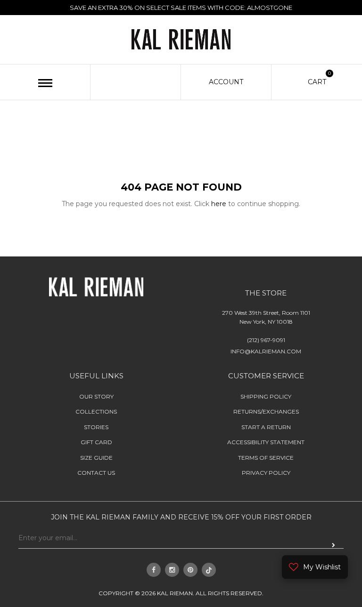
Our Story (96, 396)
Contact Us (96, 472)
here (218, 204)
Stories (96, 427)
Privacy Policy (266, 472)
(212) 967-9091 (266, 339)
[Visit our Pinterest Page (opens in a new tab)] (190, 570)
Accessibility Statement (265, 442)
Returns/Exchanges (266, 411)
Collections (96, 411)
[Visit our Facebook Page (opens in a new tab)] (154, 570)
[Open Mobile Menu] (45, 83)
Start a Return (266, 427)
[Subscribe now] (333, 545)
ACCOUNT (226, 82)
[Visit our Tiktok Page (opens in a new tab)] (209, 570)
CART (317, 81)
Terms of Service (266, 457)
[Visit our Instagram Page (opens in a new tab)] (172, 570)
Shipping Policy (265, 396)
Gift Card (96, 442)
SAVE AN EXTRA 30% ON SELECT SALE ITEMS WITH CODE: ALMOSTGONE (181, 7)
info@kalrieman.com (265, 351)
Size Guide (96, 457)
